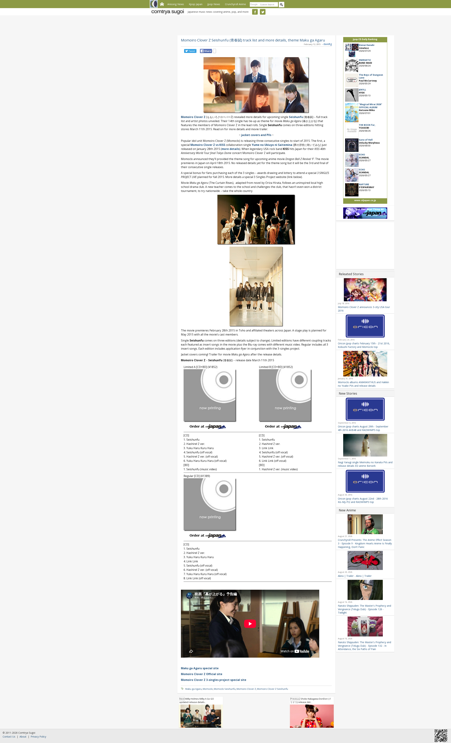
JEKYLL (362, 89)
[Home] (162, 4)
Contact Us (9, 736)
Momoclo (208, 688)
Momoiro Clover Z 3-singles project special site (213, 680)
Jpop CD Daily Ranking (365, 39)
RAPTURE (364, 184)
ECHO (362, 154)
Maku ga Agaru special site (200, 668)
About (23, 736)
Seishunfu (296, 117)
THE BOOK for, (367, 124)
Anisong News (175, 4)
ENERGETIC (365, 60)
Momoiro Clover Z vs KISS (207, 145)
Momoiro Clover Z (246, 688)
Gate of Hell (366, 139)
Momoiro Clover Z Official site (201, 674)
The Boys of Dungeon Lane (371, 76)
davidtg (327, 44)
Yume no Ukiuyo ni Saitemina (272, 145)
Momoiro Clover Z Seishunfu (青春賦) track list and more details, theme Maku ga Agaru (253, 40)
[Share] (202, 51)
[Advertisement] (224, 25)
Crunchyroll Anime (235, 4)
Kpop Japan (195, 4)
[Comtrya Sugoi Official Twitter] (262, 12)
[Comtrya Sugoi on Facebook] (255, 12)
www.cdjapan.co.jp (365, 200)
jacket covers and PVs (256, 135)
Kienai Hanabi (366, 45)
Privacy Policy (38, 736)
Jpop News (213, 4)
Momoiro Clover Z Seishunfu (272, 688)
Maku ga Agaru (193, 688)
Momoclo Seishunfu (225, 688)
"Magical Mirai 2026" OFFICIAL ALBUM (370, 106)
